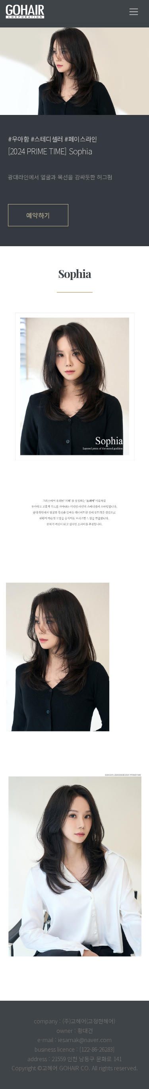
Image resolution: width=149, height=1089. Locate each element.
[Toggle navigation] (133, 12)
